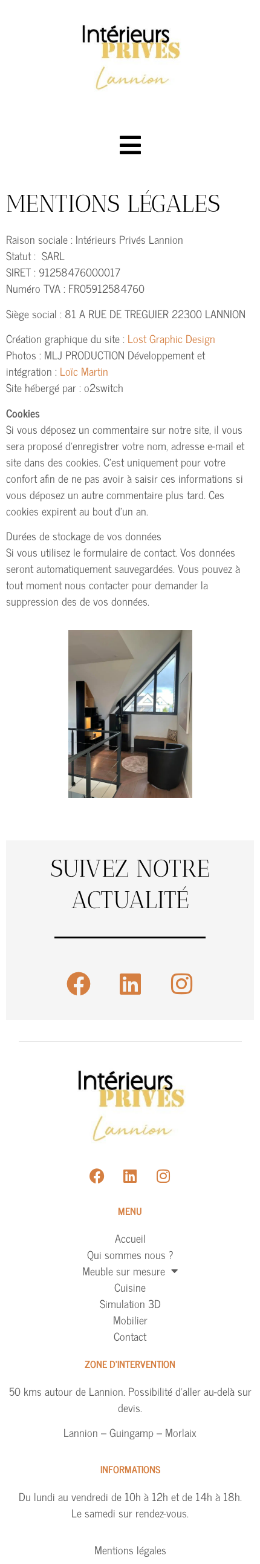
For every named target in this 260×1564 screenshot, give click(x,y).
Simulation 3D (130, 1303)
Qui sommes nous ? (130, 1254)
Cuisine (130, 1287)
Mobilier (130, 1320)
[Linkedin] (130, 984)
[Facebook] (78, 984)
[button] (130, 145)
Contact (130, 1336)
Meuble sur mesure (123, 1271)
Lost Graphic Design (171, 338)
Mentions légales (130, 1549)
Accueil (130, 1238)
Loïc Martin (84, 371)
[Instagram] (181, 984)
